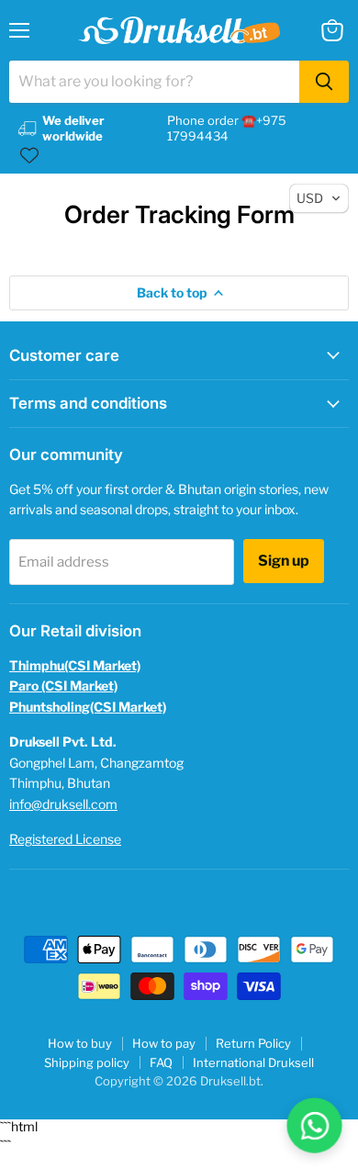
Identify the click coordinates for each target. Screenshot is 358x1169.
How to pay (164, 1043)
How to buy (80, 1043)
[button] (319, 198)
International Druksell (253, 1062)
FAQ (161, 1062)
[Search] (324, 82)
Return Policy (253, 1043)
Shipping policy (86, 1062)
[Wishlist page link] (29, 155)
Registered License (65, 839)
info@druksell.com (63, 804)
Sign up (283, 560)
